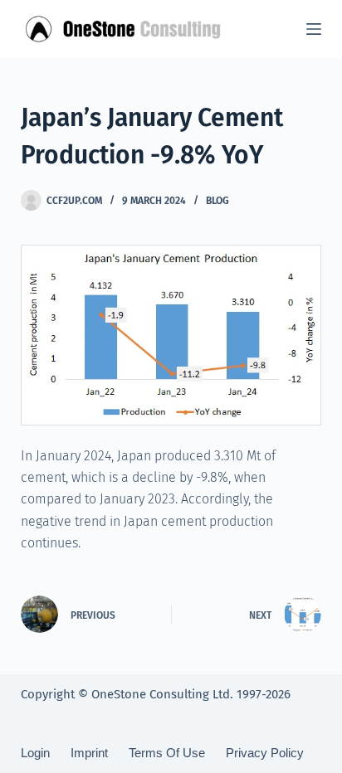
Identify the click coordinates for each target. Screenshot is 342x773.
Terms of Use (167, 753)
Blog (217, 201)
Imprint (89, 753)
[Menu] (313, 29)
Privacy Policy (265, 753)
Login (35, 753)
